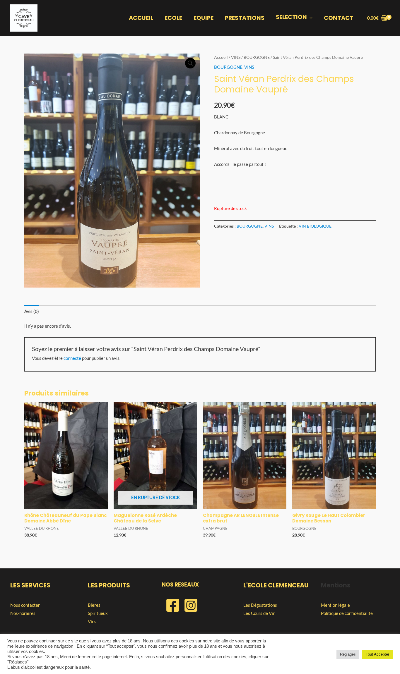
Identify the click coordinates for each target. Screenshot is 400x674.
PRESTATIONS (244, 18)
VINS (235, 57)
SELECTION (291, 17)
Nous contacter (25, 605)
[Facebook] (172, 605)
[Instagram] (191, 605)
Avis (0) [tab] (31, 311)
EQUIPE (203, 18)
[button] (190, 63)
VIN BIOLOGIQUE (315, 226)
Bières (94, 605)
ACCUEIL (141, 18)
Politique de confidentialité (347, 613)
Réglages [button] (348, 654)
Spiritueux (98, 613)
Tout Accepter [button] (377, 654)
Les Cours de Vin (259, 613)
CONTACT (338, 18)
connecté (72, 358)
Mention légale (335, 605)
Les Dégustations (260, 605)
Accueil (221, 57)
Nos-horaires (22, 613)
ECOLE (173, 18)
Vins (92, 621)
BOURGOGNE (257, 57)
